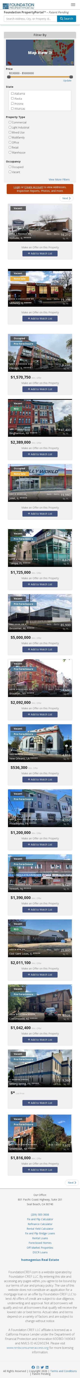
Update (67, 80)
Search (68, 19)
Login (17, 187)
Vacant (15, 172)
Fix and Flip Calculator (40, 1219)
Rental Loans (40, 1238)
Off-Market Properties (40, 1247)
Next (65, 198)
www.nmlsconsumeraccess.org (28, 1347)
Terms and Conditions (63, 1371)
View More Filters (59, 179)
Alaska (18, 98)
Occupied (17, 167)
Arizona (18, 103)
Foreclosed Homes (40, 1243)
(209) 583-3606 (40, 1214)
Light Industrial (20, 127)
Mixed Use (18, 132)
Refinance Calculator (40, 1224)
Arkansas (19, 108)
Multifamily (18, 137)
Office (15, 142)
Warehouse (18, 152)
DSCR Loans (40, 1252)
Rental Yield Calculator (40, 1228)
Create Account (33, 187)
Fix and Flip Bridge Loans (40, 1233)
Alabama (19, 93)
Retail (14, 147)
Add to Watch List (41, 253)
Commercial (18, 122)
